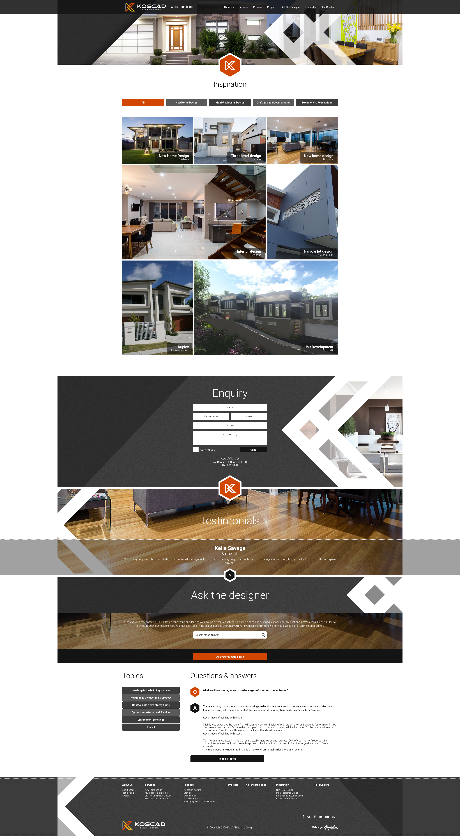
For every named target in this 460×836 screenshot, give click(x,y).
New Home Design (153, 790)
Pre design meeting (192, 790)
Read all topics (227, 758)
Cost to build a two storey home (151, 705)
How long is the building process (151, 690)
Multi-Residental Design (287, 793)
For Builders (328, 7)
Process (257, 7)
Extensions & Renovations (288, 798)
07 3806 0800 (230, 465)
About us (229, 7)
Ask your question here (230, 656)
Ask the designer (230, 595)
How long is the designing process (151, 697)
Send (253, 449)
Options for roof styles (150, 719)
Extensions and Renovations (158, 798)
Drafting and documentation (289, 795)
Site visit (187, 793)
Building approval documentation (199, 801)
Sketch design (190, 795)
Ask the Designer (291, 7)
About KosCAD (129, 790)
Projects (272, 7)
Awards (125, 795)
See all (151, 727)
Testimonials (128, 793)
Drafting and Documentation (158, 795)
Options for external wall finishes (151, 712)
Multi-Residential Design (156, 793)
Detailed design (190, 798)
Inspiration (311, 7)
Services (243, 7)
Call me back (207, 449)
